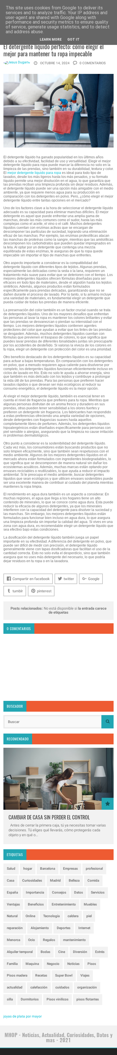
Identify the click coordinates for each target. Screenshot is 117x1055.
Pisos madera (17, 975)
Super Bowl (63, 975)
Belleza (74, 880)
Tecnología (51, 916)
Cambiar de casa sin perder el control (49, 817)
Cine (61, 952)
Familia (12, 964)
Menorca (13, 940)
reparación (15, 928)
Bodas (45, 952)
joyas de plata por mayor (22, 1016)
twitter (69, 579)
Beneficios (36, 904)
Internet (84, 928)
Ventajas (13, 904)
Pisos (91, 964)
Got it (73, 39)
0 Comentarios (92, 63)
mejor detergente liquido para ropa (34, 173)
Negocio (53, 964)
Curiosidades (32, 880)
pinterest (44, 591)
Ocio (31, 940)
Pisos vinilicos (57, 999)
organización (87, 987)
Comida (93, 880)
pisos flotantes (87, 999)
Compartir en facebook (31, 579)
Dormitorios (30, 999)
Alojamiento (40, 928)
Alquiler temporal (20, 952)
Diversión (80, 952)
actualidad (14, 987)
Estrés (100, 952)
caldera (73, 916)
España (12, 892)
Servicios (98, 892)
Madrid (55, 880)
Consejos (59, 892)
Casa (10, 880)
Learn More (51, 39)
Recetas (41, 975)
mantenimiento (74, 940)
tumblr (17, 591)
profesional (94, 869)
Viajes (84, 975)
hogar (27, 869)
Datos (78, 892)
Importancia (35, 892)
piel (89, 916)
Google (93, 579)
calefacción (38, 987)
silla (10, 999)
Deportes (63, 928)
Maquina (32, 964)
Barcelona (47, 869)
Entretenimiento (64, 904)
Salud (11, 869)
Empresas (70, 869)
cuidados (62, 987)
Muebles (90, 904)
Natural (12, 916)
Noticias (73, 964)
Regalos (49, 940)
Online (30, 916)
